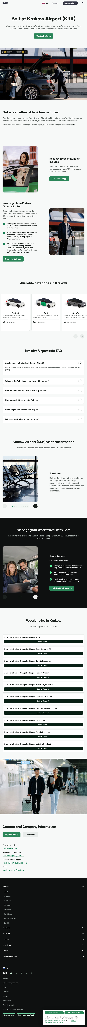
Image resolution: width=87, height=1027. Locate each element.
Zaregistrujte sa (70, 3)
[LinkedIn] (26, 973)
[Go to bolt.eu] (5, 3)
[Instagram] (21, 973)
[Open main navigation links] (82, 3)
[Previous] (5, 506)
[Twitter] (16, 973)
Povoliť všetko (54, 1013)
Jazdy (6, 892)
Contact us (30, 835)
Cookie (5, 996)
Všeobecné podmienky (11, 983)
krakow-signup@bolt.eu (13, 855)
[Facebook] (11, 973)
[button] (80, 363)
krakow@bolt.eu (10, 848)
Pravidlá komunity (9, 1005)
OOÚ (4, 987)
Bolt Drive (7, 905)
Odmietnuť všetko (74, 1013)
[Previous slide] (75, 336)
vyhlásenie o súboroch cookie (55, 1021)
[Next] (35, 506)
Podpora (55, 3)
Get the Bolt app (43, 36)
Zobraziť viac (42, 642)
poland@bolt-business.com (15, 863)
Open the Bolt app (13, 259)
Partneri (5, 978)
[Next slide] (82, 336)
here (73, 124)
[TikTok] (31, 973)
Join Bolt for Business (62, 588)
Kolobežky (8, 896)
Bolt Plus (7, 923)
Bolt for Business (10, 918)
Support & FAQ (11, 835)
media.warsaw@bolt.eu (13, 870)
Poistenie (6, 992)
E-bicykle (7, 901)
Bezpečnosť (7, 1000)
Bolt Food (7, 910)
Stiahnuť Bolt (9, 1015)
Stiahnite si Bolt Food (26, 1015)
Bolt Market (8, 914)
